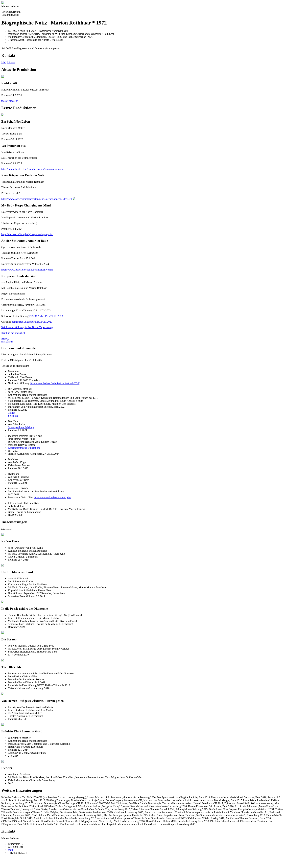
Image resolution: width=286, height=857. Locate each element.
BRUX (5, 338)
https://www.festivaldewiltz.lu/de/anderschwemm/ (27, 269)
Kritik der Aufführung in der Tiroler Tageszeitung (27, 327)
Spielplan (13, 415)
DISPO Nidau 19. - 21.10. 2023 (46, 316)
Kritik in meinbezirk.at (13, 333)
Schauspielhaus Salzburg (21, 427)
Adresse (11, 62)
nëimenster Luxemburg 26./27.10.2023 (32, 321)
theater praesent (9, 100)
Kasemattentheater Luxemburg (24, 447)
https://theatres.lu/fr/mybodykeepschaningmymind (27, 234)
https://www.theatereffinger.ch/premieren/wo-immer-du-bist (32, 169)
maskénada (7, 341)
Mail (3, 62)
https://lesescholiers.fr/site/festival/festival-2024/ (54, 383)
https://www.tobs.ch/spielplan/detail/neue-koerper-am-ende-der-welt (36, 199)
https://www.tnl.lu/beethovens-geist (52, 497)
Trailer (11, 412)
